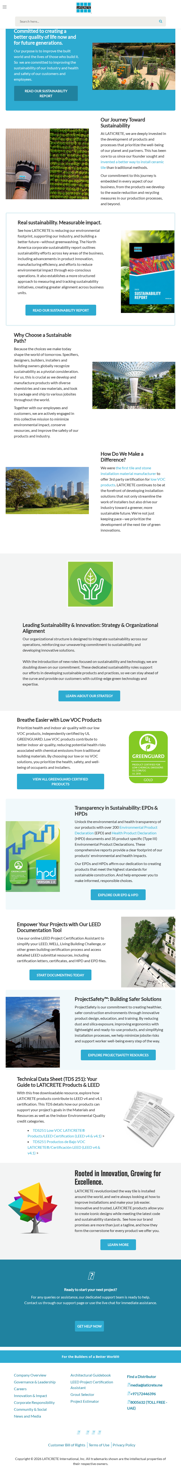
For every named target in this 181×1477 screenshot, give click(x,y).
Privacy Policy (124, 1445)
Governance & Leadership (35, 1382)
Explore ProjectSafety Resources (118, 1055)
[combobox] (91, 21)
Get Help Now (89, 1326)
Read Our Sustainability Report (46, 93)
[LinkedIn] (99, 1433)
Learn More (118, 1245)
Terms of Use (99, 1445)
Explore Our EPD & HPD (118, 895)
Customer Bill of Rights (66, 1445)
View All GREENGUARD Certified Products (60, 781)
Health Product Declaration (134, 833)
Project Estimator (84, 1401)
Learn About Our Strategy (89, 696)
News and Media (27, 1416)
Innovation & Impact (30, 1395)
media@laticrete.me (146, 1385)
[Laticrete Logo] (81, 7)
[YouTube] (93, 1433)
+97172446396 (143, 1393)
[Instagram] (87, 1433)
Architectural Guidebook (90, 1375)
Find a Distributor (141, 1376)
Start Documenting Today (60, 975)
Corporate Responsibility (34, 1402)
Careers (20, 1388)
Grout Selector (82, 1394)
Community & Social (30, 1409)
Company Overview (30, 1375)
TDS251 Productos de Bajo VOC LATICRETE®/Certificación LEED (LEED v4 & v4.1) (64, 1147)
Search (160, 21)
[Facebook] (78, 1433)
